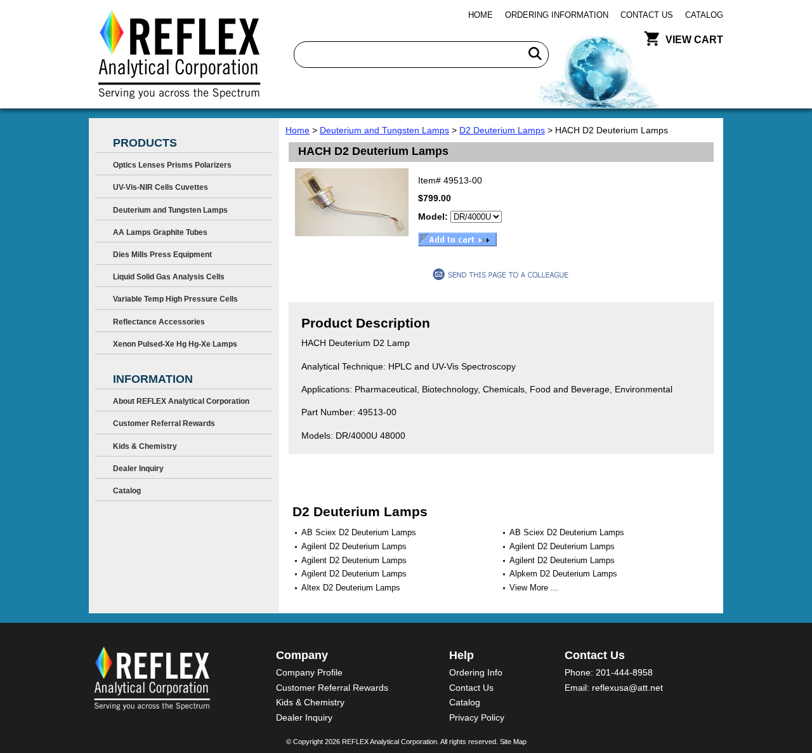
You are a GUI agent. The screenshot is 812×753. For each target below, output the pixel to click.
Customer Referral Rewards (164, 423)
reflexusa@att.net (627, 688)
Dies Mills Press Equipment (162, 254)
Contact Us (646, 15)
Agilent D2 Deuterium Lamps (354, 546)
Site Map (513, 741)
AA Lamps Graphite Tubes (160, 232)
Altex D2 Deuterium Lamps (350, 587)
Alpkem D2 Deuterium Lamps (563, 573)
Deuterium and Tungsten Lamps (384, 130)
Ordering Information (556, 15)
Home (480, 15)
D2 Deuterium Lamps (502, 130)
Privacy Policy (476, 717)
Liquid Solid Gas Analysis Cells (169, 276)
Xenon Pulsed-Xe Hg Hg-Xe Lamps (175, 344)
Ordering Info (475, 672)
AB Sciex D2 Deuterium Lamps (358, 532)
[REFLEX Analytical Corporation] (178, 54)
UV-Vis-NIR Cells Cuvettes (160, 187)
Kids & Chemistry (145, 446)
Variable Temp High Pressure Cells (175, 299)
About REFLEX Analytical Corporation (181, 401)
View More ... (533, 587)
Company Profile (309, 672)
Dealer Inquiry (138, 468)
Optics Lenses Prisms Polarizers (172, 165)
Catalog (704, 15)
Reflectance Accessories (159, 321)
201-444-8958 (624, 672)
